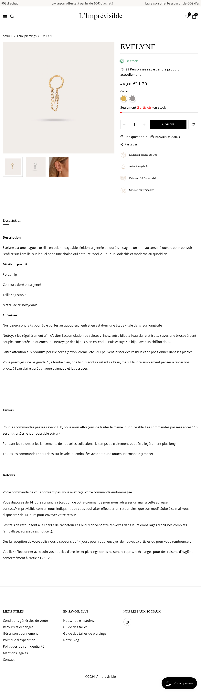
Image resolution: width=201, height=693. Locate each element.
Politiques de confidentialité (23, 646)
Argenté (132, 98)
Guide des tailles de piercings (84, 633)
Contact (9, 659)
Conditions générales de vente (25, 620)
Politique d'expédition (19, 640)
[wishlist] (187, 17)
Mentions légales (15, 653)
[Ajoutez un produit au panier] (144, 124)
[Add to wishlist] (193, 124)
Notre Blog (71, 640)
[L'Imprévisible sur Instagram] (127, 622)
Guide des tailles (75, 627)
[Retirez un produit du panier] (124, 124)
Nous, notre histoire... (79, 620)
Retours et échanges (18, 627)
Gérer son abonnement (20, 633)
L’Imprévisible (106, 676)
